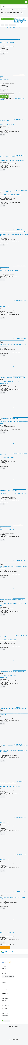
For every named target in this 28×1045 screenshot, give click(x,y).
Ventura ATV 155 (4, 859)
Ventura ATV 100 (4, 822)
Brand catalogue (5, 1005)
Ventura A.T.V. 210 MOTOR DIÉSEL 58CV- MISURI (13, 493)
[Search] (26, 6)
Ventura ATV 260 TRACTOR (7, 932)
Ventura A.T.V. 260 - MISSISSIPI (8, 640)
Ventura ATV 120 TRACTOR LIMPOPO (10, 786)
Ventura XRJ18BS (4, 79)
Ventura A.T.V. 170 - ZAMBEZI (7, 457)
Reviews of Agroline (6, 1003)
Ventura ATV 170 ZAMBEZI (7, 42)
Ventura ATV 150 (4, 306)
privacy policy (18, 98)
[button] (26, 2)
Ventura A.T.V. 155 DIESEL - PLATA (9, 270)
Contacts (4, 973)
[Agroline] (1, 10)
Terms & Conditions (6, 995)
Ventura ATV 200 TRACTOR (7, 529)
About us (4, 968)
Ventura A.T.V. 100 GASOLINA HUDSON (10, 195)
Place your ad (5, 947)
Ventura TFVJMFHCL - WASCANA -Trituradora (12, 160)
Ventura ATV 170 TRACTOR (7, 124)
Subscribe (4, 96)
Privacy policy (5, 998)
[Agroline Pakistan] (9, 2)
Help (3, 971)
